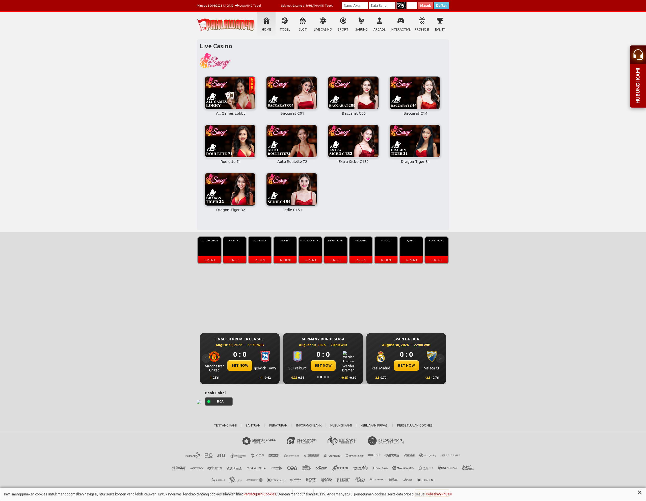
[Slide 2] (321, 377)
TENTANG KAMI (225, 425)
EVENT (440, 29)
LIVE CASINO (323, 29)
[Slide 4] (328, 377)
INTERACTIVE (401, 29)
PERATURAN (278, 425)
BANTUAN (253, 425)
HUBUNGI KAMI (341, 425)
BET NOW (239, 365)
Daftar (441, 6)
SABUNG (361, 29)
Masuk (425, 6)
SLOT (303, 29)
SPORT (343, 29)
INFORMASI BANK (308, 425)
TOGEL (285, 29)
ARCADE (379, 29)
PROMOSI (422, 29)
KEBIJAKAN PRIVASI (374, 425)
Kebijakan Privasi (439, 494)
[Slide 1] (318, 377)
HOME (266, 29)
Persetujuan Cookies (260, 494)
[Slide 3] (325, 377)
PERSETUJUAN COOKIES (415, 425)
